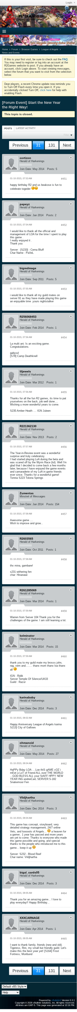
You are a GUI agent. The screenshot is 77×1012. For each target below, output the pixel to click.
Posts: (51, 169)
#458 (64, 559)
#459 (64, 611)
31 (38, 145)
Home (5, 49)
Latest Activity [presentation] (25, 128)
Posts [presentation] (8, 128)
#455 (64, 392)
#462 (64, 763)
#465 (64, 938)
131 (51, 145)
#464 (64, 893)
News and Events (11, 52)
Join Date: (26, 169)
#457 (64, 514)
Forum (14, 49)
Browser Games (30, 49)
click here (45, 90)
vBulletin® (56, 1000)
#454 (64, 337)
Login (69, 2)
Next (67, 145)
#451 (64, 178)
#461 (64, 718)
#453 (64, 289)
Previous (20, 145)
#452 (64, 225)
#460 (64, 656)
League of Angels (49, 49)
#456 (64, 447)
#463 (64, 818)
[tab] (8, 128)
